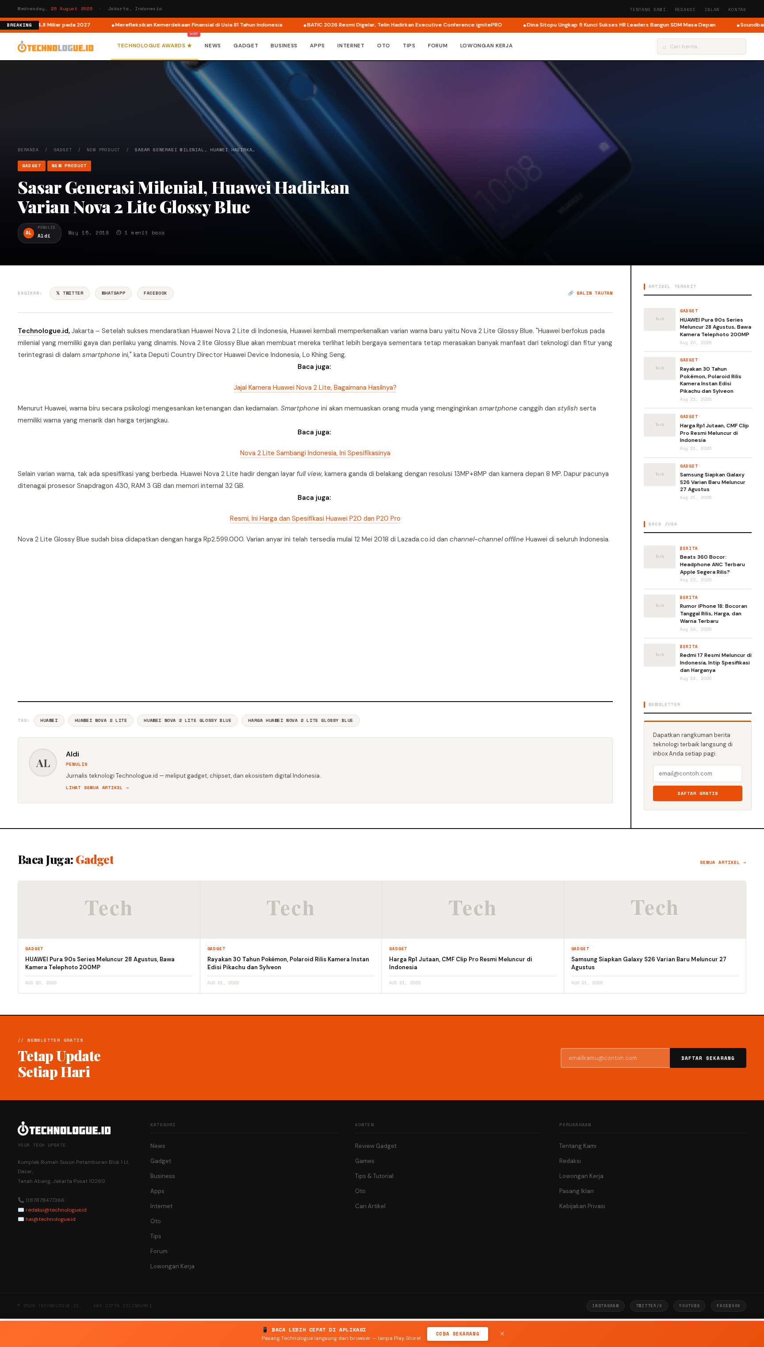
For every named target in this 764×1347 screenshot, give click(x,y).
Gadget (245, 45)
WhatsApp (113, 293)
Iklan (711, 9)
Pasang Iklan (576, 1191)
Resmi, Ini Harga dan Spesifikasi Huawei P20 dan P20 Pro (315, 518)
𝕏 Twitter (69, 293)
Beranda (28, 149)
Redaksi (685, 9)
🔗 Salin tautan (590, 293)
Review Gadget (376, 1146)
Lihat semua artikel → (97, 787)
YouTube (689, 1306)
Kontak (737, 9)
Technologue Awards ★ (154, 45)
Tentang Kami (648, 9)
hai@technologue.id (51, 1219)
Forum (438, 45)
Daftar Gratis (698, 793)
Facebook (155, 293)
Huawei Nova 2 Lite (101, 720)
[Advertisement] (315, 621)
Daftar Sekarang (708, 1058)
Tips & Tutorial (374, 1176)
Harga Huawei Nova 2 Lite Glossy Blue (300, 720)
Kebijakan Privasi (582, 1206)
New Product (103, 149)
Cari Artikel (370, 1206)
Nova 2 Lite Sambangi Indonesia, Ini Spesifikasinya (315, 453)
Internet (351, 45)
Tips (409, 45)
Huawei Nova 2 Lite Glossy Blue (187, 720)
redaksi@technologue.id (56, 1209)
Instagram (605, 1306)
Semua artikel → (723, 862)
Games (364, 1161)
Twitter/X (649, 1306)
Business (284, 45)
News (213, 45)
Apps (317, 45)
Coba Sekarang (457, 1333)
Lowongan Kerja (486, 45)
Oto (383, 45)
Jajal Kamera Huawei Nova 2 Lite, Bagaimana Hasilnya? (315, 387)
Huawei (49, 720)
